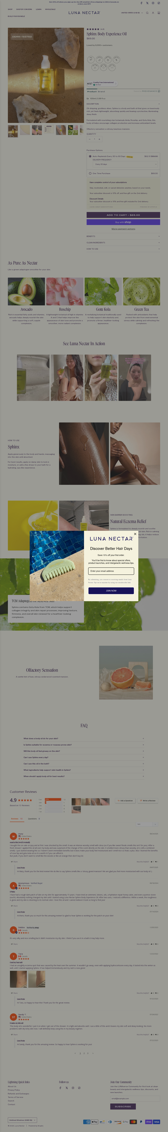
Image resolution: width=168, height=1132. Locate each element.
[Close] (135, 534)
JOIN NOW (111, 591)
